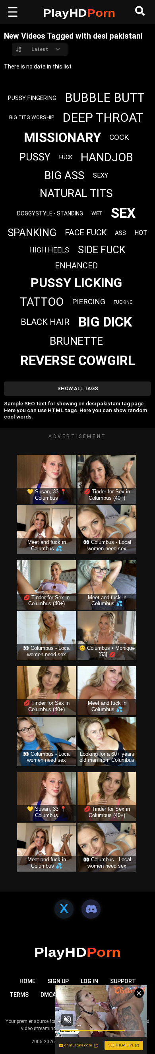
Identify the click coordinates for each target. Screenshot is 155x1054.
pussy (34, 157)
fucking (123, 302)
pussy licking (76, 282)
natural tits (76, 193)
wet (97, 213)
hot (140, 233)
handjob (107, 157)
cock (119, 137)
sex (123, 213)
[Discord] (91, 909)
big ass (64, 175)
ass (120, 233)
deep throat (102, 117)
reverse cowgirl (77, 360)
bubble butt (105, 97)
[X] (64, 909)
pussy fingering (32, 98)
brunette (76, 341)
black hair (45, 322)
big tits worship (31, 117)
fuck (65, 157)
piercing (88, 301)
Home (27, 981)
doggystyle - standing (50, 213)
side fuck (102, 250)
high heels (49, 250)
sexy (100, 175)
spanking (32, 233)
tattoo (42, 302)
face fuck (86, 232)
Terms (19, 994)
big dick (105, 322)
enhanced (76, 265)
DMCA (48, 994)
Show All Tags (77, 388)
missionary (62, 137)
